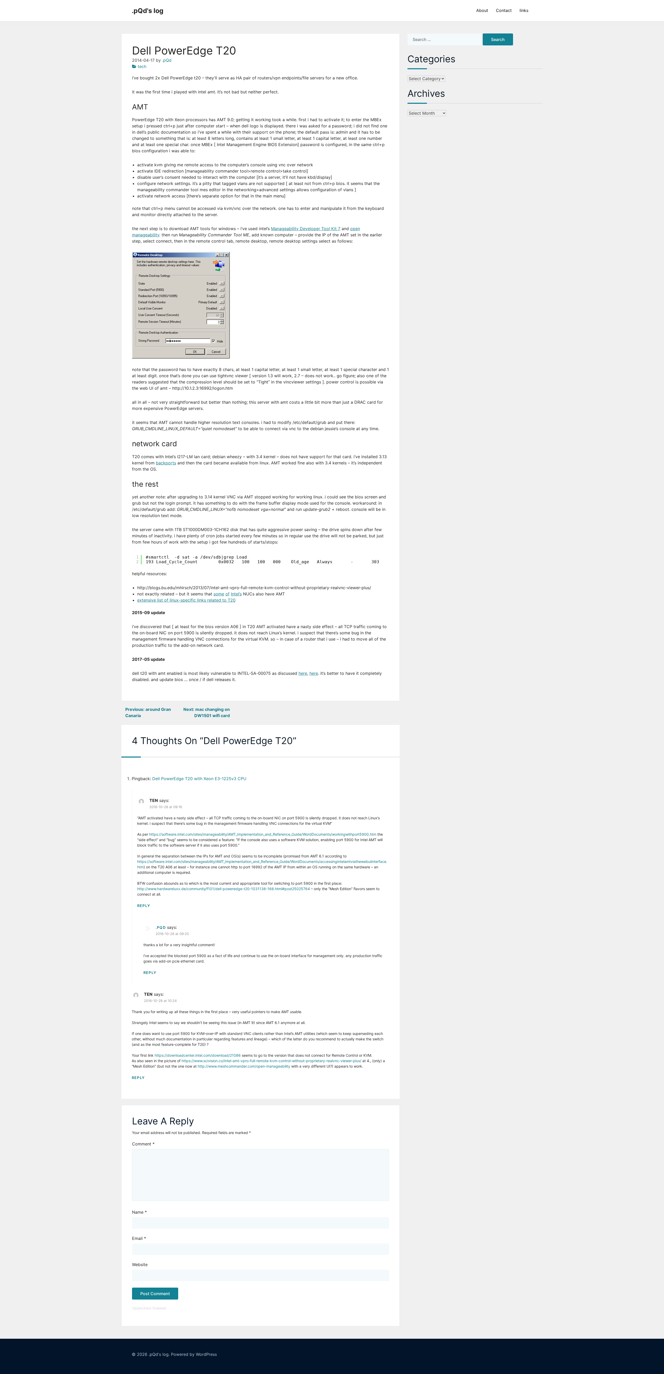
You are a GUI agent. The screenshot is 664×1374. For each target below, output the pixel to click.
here (303, 673)
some (218, 593)
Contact (504, 10)
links (524, 10)
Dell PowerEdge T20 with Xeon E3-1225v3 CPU (199, 778)
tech (142, 66)
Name (139, 1212)
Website (140, 1264)
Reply (143, 905)
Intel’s (236, 593)
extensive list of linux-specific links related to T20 (186, 600)
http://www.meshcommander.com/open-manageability (244, 1066)
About (482, 10)
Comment (143, 1143)
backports (166, 462)
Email (139, 1238)
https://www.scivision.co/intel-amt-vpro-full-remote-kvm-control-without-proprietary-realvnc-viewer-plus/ (271, 1061)
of (227, 593)
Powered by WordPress (194, 1354)
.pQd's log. (159, 1354)
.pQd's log (147, 11)
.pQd (166, 60)
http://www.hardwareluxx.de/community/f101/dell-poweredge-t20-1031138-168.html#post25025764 (223, 889)
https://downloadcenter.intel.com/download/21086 (198, 1055)
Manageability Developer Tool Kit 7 (305, 228)
